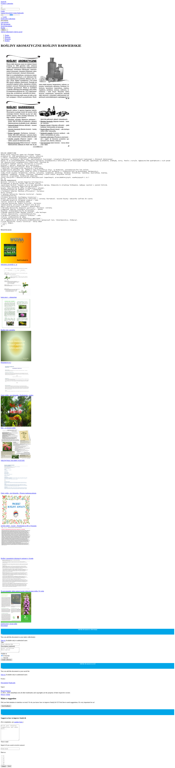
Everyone (6, 656)
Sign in (3, 640)
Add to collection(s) (7, 32)
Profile (3, 28)
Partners (8, 691)
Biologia (7, 37)
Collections (11, 19)
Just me (5, 658)
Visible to (4, 654)
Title (2, 642)
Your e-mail (4, 742)
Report (3, 691)
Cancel (4, 766)
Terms (8, 694)
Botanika (8, 39)
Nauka (7, 35)
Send (9, 766)
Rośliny (7, 41)
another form (18, 722)
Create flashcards (18, 13)
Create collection (6, 660)
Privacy (3, 694)
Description (8, 646)
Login (3, 11)
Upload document (7, 13)
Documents (4, 683)
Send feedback (6, 706)
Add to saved (18, 32)
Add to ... (4, 30)
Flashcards (4, 19)
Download (4, 625)
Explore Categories (7, 3)
